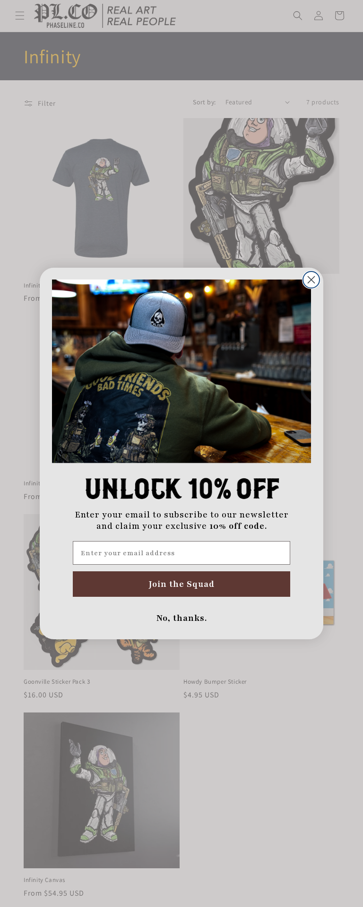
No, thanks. (181, 618)
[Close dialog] (311, 279)
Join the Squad (182, 584)
